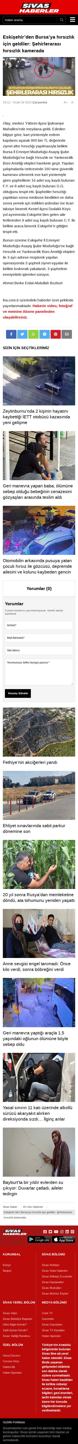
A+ (66, 102)
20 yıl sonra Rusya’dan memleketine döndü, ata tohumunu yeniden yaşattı (39, 897)
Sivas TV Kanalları (53, 1330)
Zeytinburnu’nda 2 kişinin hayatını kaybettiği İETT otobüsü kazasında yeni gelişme (36, 416)
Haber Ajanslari (51, 1336)
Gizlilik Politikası (14, 1422)
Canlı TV (47, 1313)
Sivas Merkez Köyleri (55, 1293)
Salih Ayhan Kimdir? (15, 1330)
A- (72, 102)
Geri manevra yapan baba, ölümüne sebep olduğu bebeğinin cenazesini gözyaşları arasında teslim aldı (38, 491)
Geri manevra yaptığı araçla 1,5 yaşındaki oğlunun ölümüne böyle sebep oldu (35, 1038)
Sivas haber (50, 1380)
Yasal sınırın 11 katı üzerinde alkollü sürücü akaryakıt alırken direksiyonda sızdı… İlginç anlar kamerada (37, 1116)
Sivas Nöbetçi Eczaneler (57, 1276)
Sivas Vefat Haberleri (55, 1271)
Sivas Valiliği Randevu (16, 1336)
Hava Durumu (11, 1355)
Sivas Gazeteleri (52, 1324)
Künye (7, 1265)
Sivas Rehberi (50, 1265)
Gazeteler (48, 1319)
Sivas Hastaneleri (53, 1282)
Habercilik (9, 1367)
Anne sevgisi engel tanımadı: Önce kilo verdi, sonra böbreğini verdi (37, 966)
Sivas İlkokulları (51, 1288)
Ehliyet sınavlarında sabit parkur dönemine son (34, 828)
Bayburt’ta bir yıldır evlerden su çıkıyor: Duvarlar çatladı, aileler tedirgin (33, 1188)
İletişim (7, 1271)
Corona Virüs (11, 1361)
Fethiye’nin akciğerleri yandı (30, 762)
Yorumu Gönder (18, 693)
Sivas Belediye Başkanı (17, 1319)
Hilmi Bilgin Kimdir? (15, 1324)
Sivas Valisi (10, 1313)
